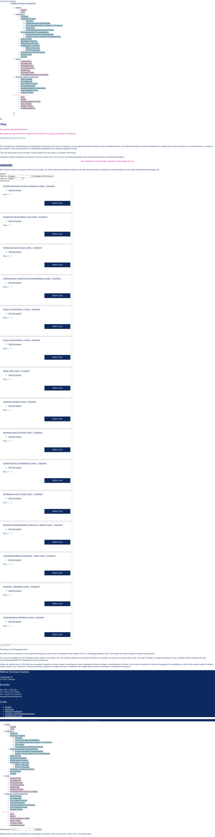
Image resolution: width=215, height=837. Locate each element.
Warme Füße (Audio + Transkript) (16, 371)
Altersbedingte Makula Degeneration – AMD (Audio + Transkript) (29, 556)
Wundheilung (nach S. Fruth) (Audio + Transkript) (23, 494)
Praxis (18, 59)
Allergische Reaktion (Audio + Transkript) (19, 402)
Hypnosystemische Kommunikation (35, 32)
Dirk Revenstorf (15, 190)
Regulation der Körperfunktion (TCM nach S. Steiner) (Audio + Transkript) (32, 525)
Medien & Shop (22, 95)
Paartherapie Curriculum (30, 45)
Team (23, 12)
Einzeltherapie (26, 63)
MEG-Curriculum (33, 48)
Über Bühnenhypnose (29, 90)
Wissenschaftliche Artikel (30, 101)
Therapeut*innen (27, 72)
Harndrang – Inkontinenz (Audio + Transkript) (21, 586)
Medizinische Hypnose (30, 43)
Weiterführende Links (13, 716)
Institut (18, 7)
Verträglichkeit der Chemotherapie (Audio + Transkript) (25, 463)
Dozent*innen (26, 54)
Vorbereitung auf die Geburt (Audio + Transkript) (22, 248)
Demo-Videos (26, 104)
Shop (23, 97)
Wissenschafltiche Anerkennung (33, 88)
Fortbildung (20, 14)
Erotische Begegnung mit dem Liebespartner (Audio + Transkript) (29, 186)
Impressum (9, 709)
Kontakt (24, 57)
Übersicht (24, 16)
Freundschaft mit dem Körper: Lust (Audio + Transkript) (25, 217)
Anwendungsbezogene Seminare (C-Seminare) (44, 25)
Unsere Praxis (26, 61)
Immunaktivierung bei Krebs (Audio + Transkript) (22, 432)
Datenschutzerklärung (13, 711)
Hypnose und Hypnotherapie (27, 77)
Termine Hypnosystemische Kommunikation (43, 37)
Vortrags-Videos (27, 92)
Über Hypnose (26, 79)
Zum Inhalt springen (8, 1)
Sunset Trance (26, 39)
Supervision (30, 28)
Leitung (24, 10)
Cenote (63, 720)
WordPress (93, 720)
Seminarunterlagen (28, 108)
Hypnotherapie (26, 81)
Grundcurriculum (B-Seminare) (38, 23)
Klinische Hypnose (28, 19)
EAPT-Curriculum (33, 50)
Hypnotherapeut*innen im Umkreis (34, 75)
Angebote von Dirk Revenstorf (33, 52)
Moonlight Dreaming (29, 41)
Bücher (23, 99)
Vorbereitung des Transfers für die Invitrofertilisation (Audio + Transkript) (32, 278)
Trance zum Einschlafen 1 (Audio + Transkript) (21, 340)
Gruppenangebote (28, 68)
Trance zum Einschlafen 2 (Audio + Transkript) (21, 309)
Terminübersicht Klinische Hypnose (40, 30)
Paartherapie (25, 70)
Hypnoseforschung (28, 86)
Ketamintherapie (27, 66)
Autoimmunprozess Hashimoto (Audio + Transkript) (23, 617)
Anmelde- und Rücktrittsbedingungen (20, 714)
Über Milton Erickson (29, 83)
